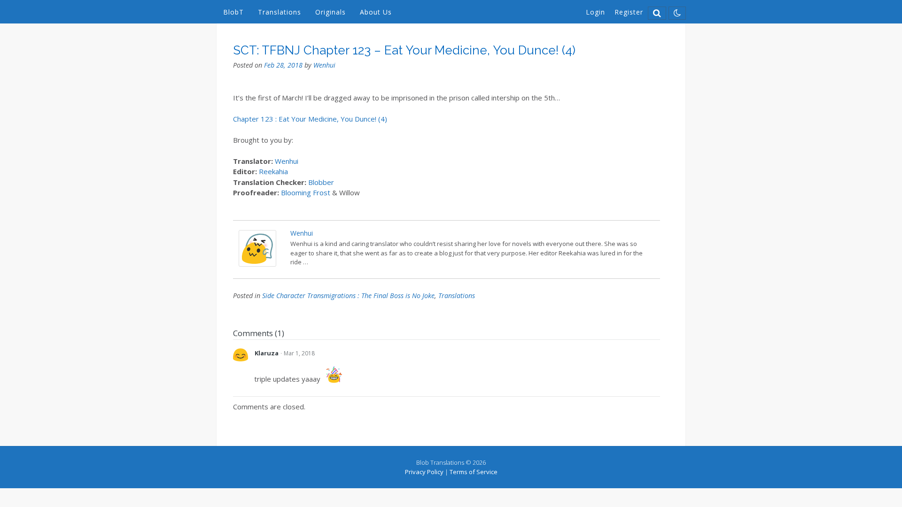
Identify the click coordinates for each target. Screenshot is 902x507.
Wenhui (324, 65)
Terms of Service (474, 472)
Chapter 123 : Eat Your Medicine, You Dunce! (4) (310, 118)
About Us (376, 12)
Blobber (321, 182)
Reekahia (273, 171)
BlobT (233, 12)
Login (595, 12)
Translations (279, 12)
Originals (330, 12)
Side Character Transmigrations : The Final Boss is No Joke (348, 295)
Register (628, 12)
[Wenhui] (257, 264)
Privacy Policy (424, 472)
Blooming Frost (306, 192)
